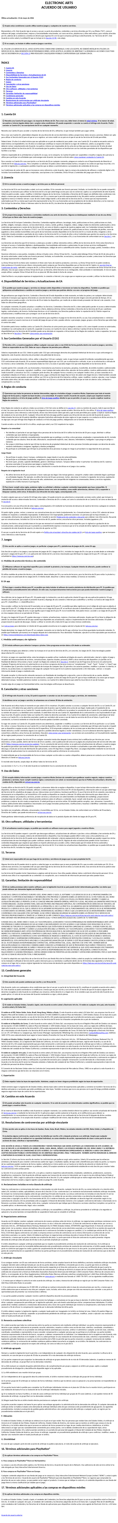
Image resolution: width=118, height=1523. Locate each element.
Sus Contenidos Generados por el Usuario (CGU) (24, 77)
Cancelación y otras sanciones (17, 84)
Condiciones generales (14, 96)
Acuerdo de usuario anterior (11, 1515)
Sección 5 (107, 236)
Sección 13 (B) (51, 38)
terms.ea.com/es (10, 1113)
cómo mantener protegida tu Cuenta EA (89, 157)
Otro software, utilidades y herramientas (22, 89)
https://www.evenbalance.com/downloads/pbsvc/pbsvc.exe (26, 635)
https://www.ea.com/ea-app (22, 556)
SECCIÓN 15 (25, 54)
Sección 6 (17, 334)
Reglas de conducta (13, 80)
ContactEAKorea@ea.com (98, 1033)
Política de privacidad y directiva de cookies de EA (63, 532)
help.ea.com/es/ (20, 164)
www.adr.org (50, 1277)
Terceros (9, 91)
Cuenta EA (10, 68)
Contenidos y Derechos (15, 73)
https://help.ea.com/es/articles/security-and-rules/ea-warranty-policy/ (86, 916)
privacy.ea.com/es (32, 782)
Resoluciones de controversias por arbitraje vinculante (27, 100)
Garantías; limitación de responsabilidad (21, 94)
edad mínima (92, 121)
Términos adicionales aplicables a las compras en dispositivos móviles (33, 105)
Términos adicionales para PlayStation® (21, 103)
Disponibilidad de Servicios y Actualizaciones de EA (26, 75)
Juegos (8, 82)
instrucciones (9, 626)
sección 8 (6, 502)
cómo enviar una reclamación (41, 334)
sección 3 (71, 408)
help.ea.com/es (24, 758)
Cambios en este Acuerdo (16, 98)
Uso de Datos (11, 87)
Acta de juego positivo (50, 398)
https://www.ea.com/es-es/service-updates (23, 744)
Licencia (9, 70)
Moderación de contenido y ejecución (71, 517)
